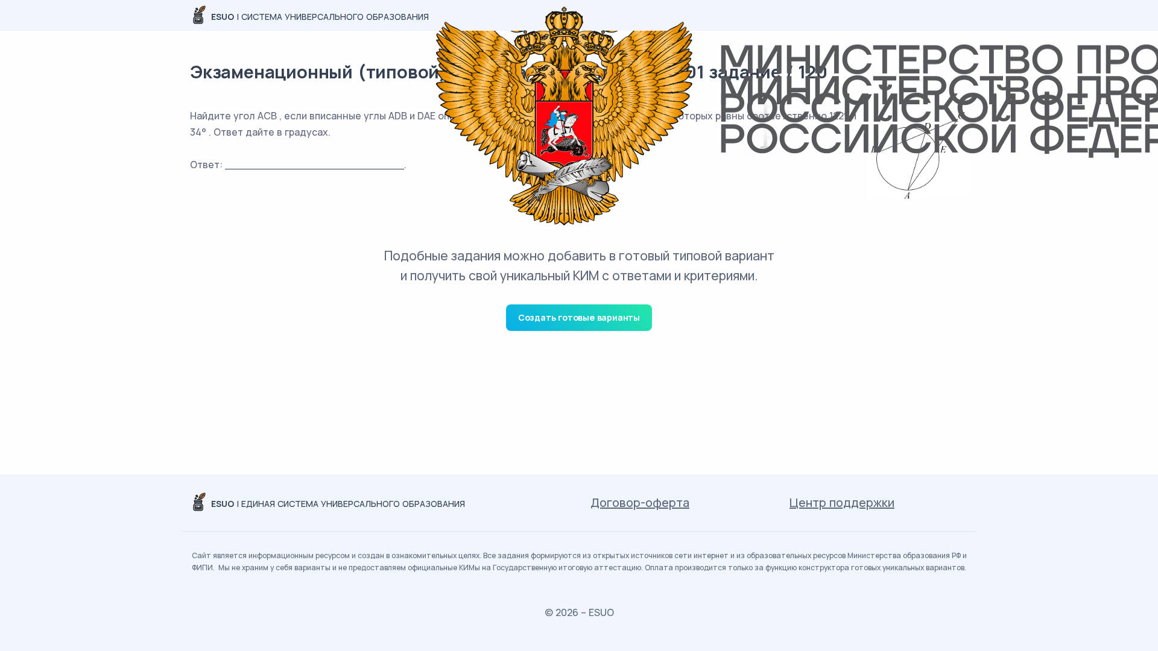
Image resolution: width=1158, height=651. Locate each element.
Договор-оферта (639, 502)
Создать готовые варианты (579, 317)
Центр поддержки (841, 502)
